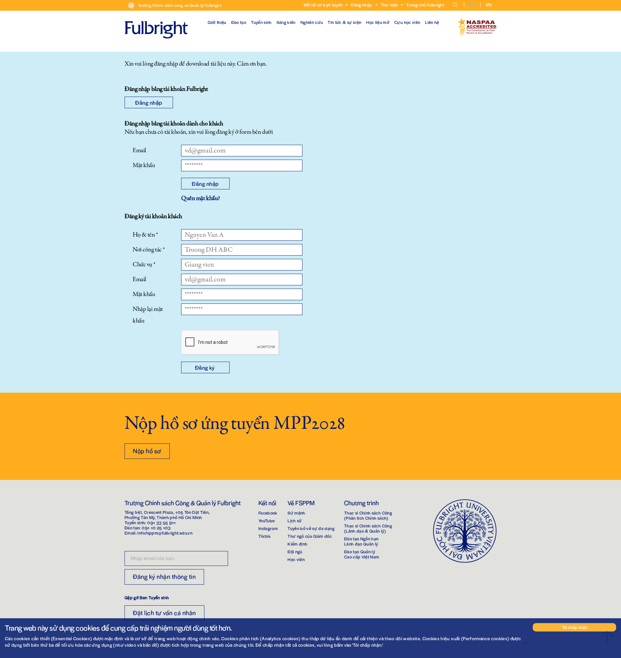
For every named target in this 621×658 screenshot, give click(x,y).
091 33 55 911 (161, 522)
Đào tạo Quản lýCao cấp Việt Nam (361, 554)
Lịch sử (295, 520)
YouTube (266, 520)
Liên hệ (432, 22)
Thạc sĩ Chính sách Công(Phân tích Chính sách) (368, 515)
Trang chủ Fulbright (425, 5)
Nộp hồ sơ (147, 450)
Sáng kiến (286, 22)
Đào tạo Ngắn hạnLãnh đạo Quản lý (361, 541)
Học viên (296, 559)
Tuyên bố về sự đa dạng (311, 528)
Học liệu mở (377, 22)
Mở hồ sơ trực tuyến (323, 5)
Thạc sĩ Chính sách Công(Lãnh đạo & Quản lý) (368, 528)
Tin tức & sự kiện (344, 22)
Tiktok (264, 536)
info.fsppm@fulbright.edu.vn (164, 533)
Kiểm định (297, 544)
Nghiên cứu (311, 22)
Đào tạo (238, 22)
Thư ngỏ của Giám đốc (310, 536)
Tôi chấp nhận (574, 627)
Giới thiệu (217, 22)
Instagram (268, 528)
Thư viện (389, 5)
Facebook (268, 513)
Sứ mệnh (296, 513)
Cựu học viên (407, 22)
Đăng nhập (361, 5)
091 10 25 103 (156, 528)
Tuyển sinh (261, 22)
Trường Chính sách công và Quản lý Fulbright (179, 5)
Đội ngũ (295, 551)
